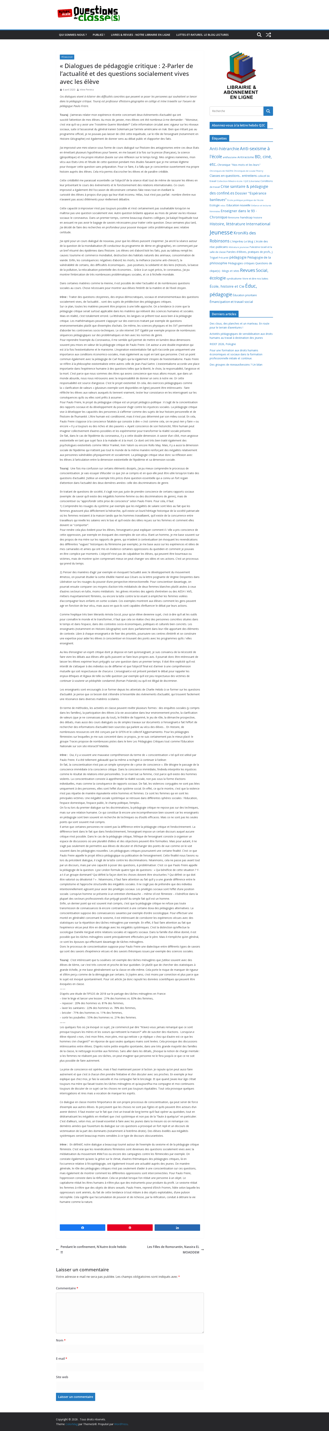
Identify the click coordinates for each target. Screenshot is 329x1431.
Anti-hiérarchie (224, 148)
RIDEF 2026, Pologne (223, 344)
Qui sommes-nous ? (73, 35)
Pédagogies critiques (241, 263)
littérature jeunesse (239, 247)
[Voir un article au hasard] (268, 34)
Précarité (223, 257)
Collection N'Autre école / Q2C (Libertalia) (238, 181)
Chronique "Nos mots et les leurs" (238, 165)
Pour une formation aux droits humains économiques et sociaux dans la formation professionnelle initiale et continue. (236, 354)
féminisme (233, 217)
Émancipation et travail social (231, 301)
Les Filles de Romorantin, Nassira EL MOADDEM (173, 1249)
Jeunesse (221, 232)
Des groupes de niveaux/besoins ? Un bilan (236, 364)
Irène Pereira (87, 89)
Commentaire (67, 1288)
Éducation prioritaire (245, 295)
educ (223, 205)
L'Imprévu (236, 241)
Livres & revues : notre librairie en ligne (140, 35)
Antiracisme (245, 157)
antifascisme (230, 157)
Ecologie (215, 205)
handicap (246, 217)
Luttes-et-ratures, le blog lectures (202, 35)
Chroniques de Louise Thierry (248, 171)
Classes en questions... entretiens (233, 176)
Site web (62, 1377)
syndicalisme (234, 278)
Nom (61, 1340)
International (258, 223)
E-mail (61, 1358)
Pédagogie (67, 57)
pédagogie (238, 257)
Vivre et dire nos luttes (255, 278)
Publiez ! (99, 35)
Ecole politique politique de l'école (245, 200)
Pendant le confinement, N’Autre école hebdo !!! (93, 1249)
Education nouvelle (238, 205)
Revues (247, 270)
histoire (257, 217)
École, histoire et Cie (227, 286)
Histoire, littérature (227, 223)
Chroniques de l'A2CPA (221, 170)
